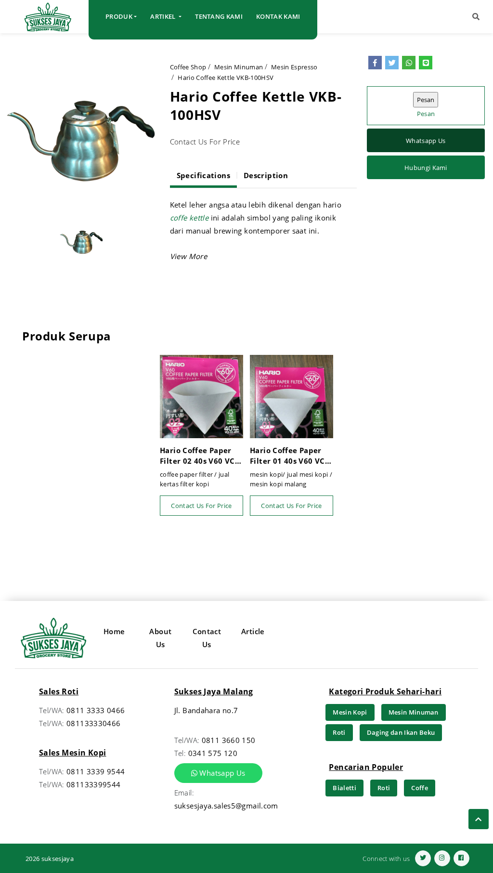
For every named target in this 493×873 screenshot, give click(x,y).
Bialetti (344, 787)
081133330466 (93, 723)
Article (253, 631)
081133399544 (93, 784)
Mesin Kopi (350, 712)
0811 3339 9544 (95, 771)
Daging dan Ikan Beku (401, 732)
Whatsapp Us (426, 140)
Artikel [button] (163, 16)
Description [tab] (266, 175)
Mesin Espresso (294, 67)
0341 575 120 (213, 753)
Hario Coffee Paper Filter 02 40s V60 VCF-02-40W (200, 456)
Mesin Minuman (238, 67)
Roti (339, 732)
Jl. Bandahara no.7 (206, 710)
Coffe (419, 787)
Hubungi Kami (425, 167)
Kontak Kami (278, 16)
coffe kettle (189, 217)
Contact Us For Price (201, 505)
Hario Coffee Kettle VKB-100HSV (225, 77)
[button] (476, 16)
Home (114, 631)
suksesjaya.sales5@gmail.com (226, 805)
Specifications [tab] (203, 175)
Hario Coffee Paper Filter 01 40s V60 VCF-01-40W (290, 456)
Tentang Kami (219, 16)
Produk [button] (118, 16)
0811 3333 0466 (95, 710)
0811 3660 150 (229, 740)
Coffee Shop (188, 67)
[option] (81, 132)
